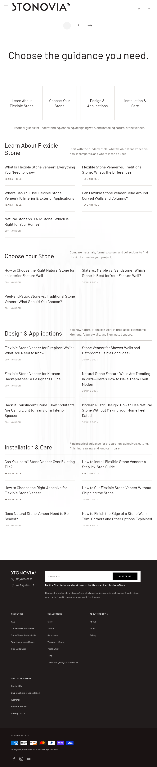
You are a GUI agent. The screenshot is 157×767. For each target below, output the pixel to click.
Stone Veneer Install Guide (23, 635)
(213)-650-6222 (24, 579)
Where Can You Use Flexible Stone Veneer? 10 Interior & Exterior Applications (39, 195)
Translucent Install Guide (23, 642)
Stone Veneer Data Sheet (22, 628)
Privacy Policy (18, 713)
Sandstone (52, 635)
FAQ (13, 621)
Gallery (93, 635)
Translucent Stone (56, 642)
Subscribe (125, 576)
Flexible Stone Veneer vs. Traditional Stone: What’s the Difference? (112, 170)
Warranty (15, 699)
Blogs (93, 628)
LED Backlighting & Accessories (62, 662)
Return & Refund (19, 706)
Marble (50, 628)
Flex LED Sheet (18, 648)
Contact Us (16, 686)
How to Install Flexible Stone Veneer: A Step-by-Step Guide (114, 464)
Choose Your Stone (59, 103)
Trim (49, 655)
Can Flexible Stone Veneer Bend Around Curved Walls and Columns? (115, 195)
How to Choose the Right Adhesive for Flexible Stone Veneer (36, 490)
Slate (49, 621)
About (93, 621)
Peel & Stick (53, 648)
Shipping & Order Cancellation (25, 692)
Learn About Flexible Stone (22, 103)
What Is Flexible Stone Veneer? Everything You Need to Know (40, 170)
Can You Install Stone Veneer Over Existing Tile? (40, 464)
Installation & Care (135, 103)
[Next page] (90, 25)
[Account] (139, 9)
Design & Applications (97, 103)
